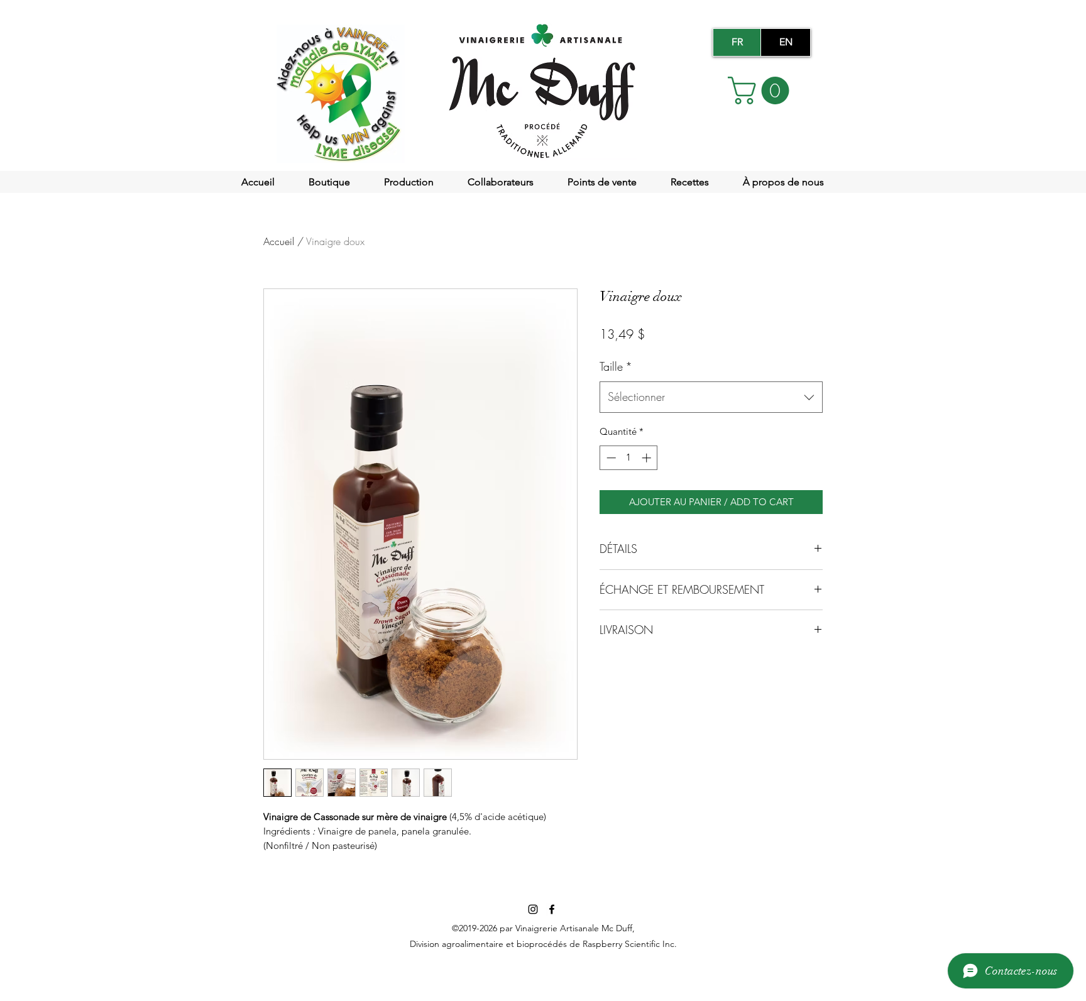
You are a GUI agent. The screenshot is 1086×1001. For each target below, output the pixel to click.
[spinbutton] (628, 457)
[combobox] (711, 397)
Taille (616, 366)
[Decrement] (609, 457)
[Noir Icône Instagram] (533, 909)
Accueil (278, 241)
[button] (762, 90)
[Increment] (647, 457)
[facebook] (552, 909)
